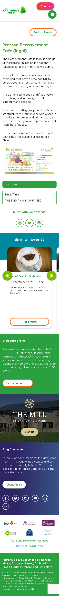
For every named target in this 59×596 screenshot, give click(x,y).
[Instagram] (39, 223)
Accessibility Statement (44, 578)
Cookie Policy (24, 578)
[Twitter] (29, 223)
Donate (45, 6)
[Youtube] (35, 498)
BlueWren (26, 589)
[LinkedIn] (45, 498)
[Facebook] (20, 223)
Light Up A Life (47, 581)
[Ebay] (5, 506)
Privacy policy (8, 578)
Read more (29, 321)
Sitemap (6, 581)
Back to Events (43, 32)
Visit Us (29, 431)
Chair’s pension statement (25, 581)
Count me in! (14, 484)
